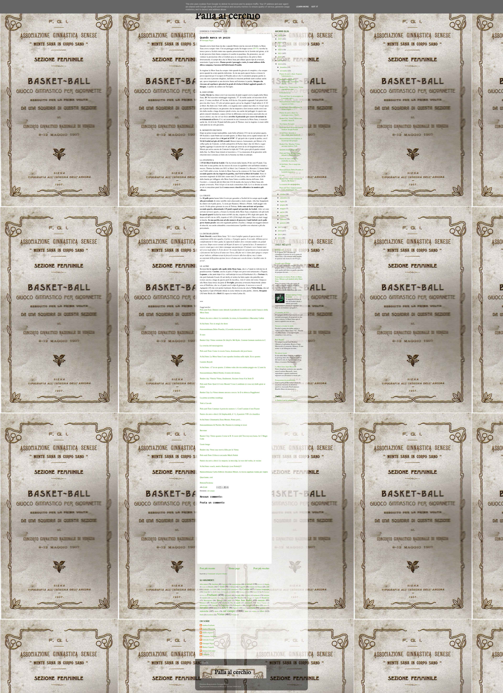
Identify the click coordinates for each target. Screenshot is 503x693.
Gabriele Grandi (208, 640)
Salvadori (204, 607)
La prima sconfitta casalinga (211, 398)
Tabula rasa (279, 250)
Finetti (255, 592)
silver (244, 608)
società (252, 607)
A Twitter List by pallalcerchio (286, 400)
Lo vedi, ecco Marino (282, 263)
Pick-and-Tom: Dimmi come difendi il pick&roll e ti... (290, 154)
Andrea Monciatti (208, 629)
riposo (265, 605)
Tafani (246, 611)
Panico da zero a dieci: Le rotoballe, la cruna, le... (289, 159)
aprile (282, 212)
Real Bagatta (279, 339)
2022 (280, 49)
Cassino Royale (206, 362)
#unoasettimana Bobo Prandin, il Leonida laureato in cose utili (225, 329)
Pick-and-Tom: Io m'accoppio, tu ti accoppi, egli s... (291, 97)
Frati (203, 595)
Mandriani (265, 598)
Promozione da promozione (285, 380)
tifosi (262, 611)
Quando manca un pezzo (288, 149)
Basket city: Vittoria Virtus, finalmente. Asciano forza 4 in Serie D (227, 378)
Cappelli (242, 587)
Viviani (234, 615)
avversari (248, 584)
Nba (231, 603)
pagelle (238, 603)
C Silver (232, 587)
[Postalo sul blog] (220, 487)
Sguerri (236, 608)
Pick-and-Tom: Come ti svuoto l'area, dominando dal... (291, 189)
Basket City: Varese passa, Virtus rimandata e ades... (291, 88)
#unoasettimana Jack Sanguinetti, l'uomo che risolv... (289, 81)
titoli (201, 614)
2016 (280, 231)
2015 (280, 234)
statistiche (204, 611)
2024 (280, 42)
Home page (234, 568)
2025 (280, 39)
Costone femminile (262, 589)
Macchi (240, 598)
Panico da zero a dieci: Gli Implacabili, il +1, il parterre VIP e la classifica (230, 414)
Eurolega (242, 592)
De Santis (218, 592)
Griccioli (247, 595)
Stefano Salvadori (208, 651)
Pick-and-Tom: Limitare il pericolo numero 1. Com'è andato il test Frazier (230, 409)
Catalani (251, 587)
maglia (257, 598)
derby (233, 592)
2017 (280, 227)
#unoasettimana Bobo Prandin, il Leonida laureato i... (291, 170)
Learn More (302, 6)
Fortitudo (266, 592)
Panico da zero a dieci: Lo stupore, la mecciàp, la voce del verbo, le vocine (230, 461)
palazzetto (248, 603)
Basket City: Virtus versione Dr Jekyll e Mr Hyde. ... (291, 179)
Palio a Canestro (262, 603)
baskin (204, 587)
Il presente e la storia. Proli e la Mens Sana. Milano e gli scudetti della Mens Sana (288, 279)
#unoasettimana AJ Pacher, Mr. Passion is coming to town (223, 425)
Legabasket (214, 598)
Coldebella (206, 589)
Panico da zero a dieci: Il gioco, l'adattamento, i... (291, 75)
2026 (280, 35)
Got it (314, 6)
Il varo (202, 335)
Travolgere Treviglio (287, 124)
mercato (261, 600)
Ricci (257, 605)
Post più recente (207, 568)
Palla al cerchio (227, 16)
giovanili (228, 595)
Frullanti (212, 595)
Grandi (237, 595)
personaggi (204, 605)
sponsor (263, 608)
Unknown (206, 654)
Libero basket (224, 598)
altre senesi (204, 584)
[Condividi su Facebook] (225, 487)
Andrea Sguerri (208, 632)
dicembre (283, 67)
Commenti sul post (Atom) (217, 573)
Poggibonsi (225, 605)
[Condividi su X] (222, 487)
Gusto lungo (205, 444)
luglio (282, 201)
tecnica (254, 611)
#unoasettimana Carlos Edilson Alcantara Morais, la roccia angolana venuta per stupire (234, 471)
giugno (283, 205)
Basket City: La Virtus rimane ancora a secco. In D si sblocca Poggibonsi (229, 392)
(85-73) (256, 48)
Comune (224, 589)
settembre (284, 198)
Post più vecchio (261, 568)
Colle (214, 589)
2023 (280, 46)
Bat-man (203, 430)
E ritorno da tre (285, 92)
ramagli (249, 605)
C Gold (221, 586)
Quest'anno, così (206, 477)
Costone (245, 589)
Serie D (225, 607)
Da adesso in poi (281, 353)
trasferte (210, 614)
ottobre (283, 194)
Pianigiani (215, 605)
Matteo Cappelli (208, 647)
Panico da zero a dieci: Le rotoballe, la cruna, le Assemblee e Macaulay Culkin (232, 318)
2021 (280, 53)
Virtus (220, 614)
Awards (260, 584)
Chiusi (259, 587)
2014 (280, 238)
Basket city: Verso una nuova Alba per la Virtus (219, 450)
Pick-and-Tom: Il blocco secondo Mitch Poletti (219, 455)
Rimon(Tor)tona (206, 483)
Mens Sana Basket (243, 600)
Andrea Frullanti (208, 625)
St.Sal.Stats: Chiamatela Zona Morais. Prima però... (220, 420)
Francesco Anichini (209, 636)
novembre (284, 70)
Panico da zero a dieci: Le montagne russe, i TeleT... (290, 114)
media (229, 600)
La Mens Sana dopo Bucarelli (285, 366)
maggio (283, 208)
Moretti (224, 603)
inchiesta (256, 595)
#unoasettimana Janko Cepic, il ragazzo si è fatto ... (291, 102)
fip (260, 592)
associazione (236, 584)
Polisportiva (237, 605)
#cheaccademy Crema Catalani (294, 295)
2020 (280, 57)
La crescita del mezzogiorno (211, 346)
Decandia (226, 592)
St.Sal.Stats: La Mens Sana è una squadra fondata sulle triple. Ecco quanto (230, 356)
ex (248, 592)
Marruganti (208, 600)
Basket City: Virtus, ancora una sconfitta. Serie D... (291, 119)
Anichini (215, 584)
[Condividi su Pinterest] (227, 487)
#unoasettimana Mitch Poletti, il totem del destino (220, 373)
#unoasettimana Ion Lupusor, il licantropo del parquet (291, 139)
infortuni (266, 595)
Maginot (249, 598)
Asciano (225, 584)
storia (216, 611)
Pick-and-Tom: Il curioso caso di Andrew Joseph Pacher (291, 128)
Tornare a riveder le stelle (284, 326)
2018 (280, 64)
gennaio (283, 223)
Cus (211, 592)
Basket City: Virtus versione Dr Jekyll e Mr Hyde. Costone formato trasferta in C (233, 340)
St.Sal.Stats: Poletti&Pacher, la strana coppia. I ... (291, 108)
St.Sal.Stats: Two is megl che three (214, 324)
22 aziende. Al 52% (282, 312)
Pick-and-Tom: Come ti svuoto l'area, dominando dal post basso (226, 351)
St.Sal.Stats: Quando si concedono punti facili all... (290, 134)
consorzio (234, 589)
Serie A (216, 608)
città (267, 587)
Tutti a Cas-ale (206, 403)
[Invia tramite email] (217, 487)
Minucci (203, 603)
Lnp (231, 598)
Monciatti (214, 603)
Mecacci (220, 600)
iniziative (205, 598)
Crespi (205, 592)
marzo (282, 215)
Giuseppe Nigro (208, 643)
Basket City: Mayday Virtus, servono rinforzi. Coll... (290, 145)
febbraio (283, 219)
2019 (280, 60)
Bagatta (267, 584)
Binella (211, 587)
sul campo (211, 490)
